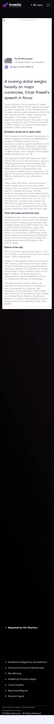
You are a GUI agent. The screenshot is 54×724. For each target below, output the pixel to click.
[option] (27, 366)
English (40, 5)
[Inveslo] (11, 5)
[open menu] (48, 5)
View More (41, 379)
